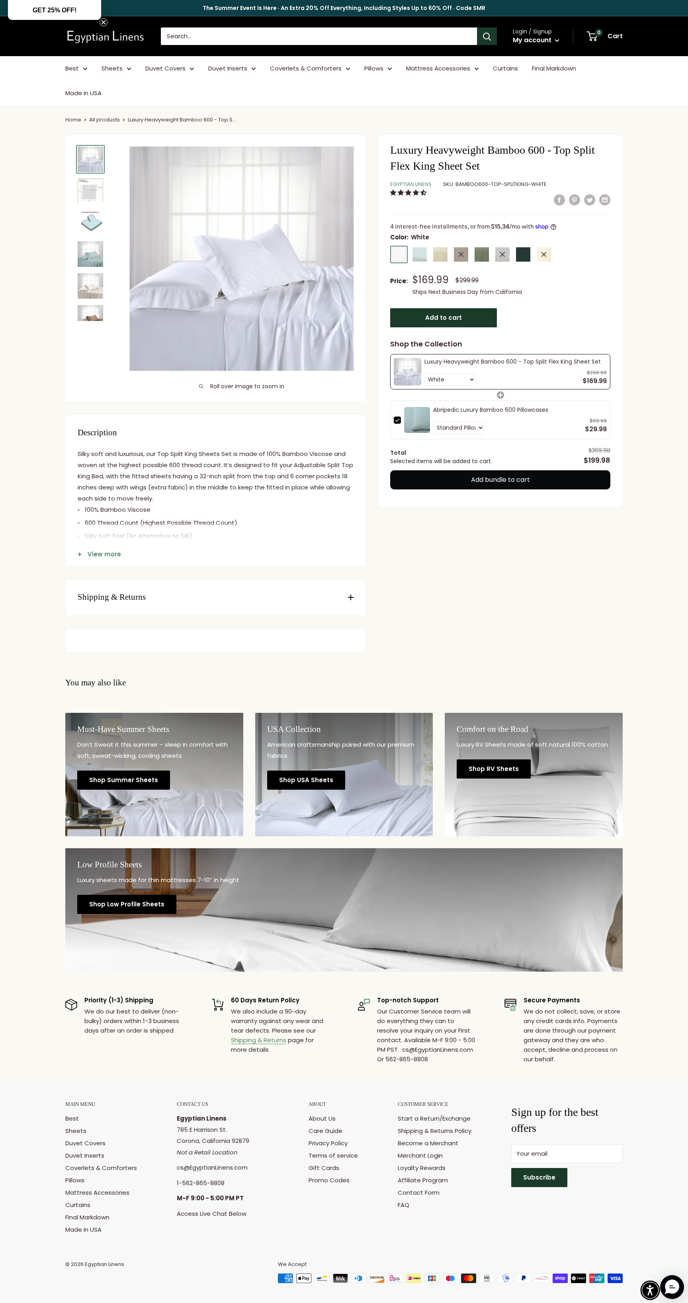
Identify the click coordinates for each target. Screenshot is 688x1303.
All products (104, 119)
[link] (407, 372)
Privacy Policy (328, 1143)
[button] (409, 192)
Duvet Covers (165, 68)
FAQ (403, 1205)
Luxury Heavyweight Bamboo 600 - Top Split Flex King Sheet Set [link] (512, 362)
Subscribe (539, 1177)
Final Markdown (554, 68)
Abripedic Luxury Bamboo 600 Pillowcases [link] (490, 410)
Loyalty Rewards (422, 1168)
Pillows (373, 68)
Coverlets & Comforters (306, 68)
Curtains (505, 68)
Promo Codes (329, 1180)
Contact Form (419, 1192)
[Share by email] (604, 199)
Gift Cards (324, 1168)
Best (72, 68)
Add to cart (443, 317)
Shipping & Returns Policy (434, 1131)
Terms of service (333, 1155)
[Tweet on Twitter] (589, 199)
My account (533, 40)
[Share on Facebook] (559, 199)
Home (73, 119)
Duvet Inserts (227, 68)
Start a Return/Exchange (434, 1118)
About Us (322, 1118)
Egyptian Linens (411, 184)
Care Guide (325, 1131)
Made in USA (83, 93)
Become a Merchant (428, 1143)
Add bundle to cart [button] (500, 479)
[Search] (487, 36)
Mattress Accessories (438, 68)
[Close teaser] (104, 22)
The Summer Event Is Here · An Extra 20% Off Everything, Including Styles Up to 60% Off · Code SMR (344, 8)
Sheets (112, 68)
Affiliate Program (423, 1180)
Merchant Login (420, 1155)
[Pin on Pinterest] (574, 199)
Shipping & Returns (258, 1040)
